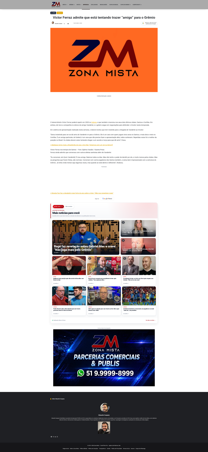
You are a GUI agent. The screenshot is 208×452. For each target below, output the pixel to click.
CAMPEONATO (136, 4)
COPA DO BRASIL (113, 4)
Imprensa (60, 12)
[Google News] (107, 198)
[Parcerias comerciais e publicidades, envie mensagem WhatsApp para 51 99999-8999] (104, 357)
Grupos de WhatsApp (140, 448)
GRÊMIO (71, 4)
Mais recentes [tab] (69, 206)
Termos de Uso (126, 448)
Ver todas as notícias (151, 320)
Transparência (102, 448)
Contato (108, 448)
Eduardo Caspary (58, 23)
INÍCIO (64, 4)
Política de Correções (93, 448)
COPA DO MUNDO (125, 4)
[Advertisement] (104, 108)
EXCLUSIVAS (94, 4)
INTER (78, 4)
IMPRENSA (86, 4)
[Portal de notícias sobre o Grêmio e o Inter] (56, 5)
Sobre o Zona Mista (74, 448)
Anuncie (133, 448)
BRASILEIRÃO (103, 4)
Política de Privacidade (116, 448)
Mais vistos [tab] (59, 206)
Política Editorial (83, 448)
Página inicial (66, 448)
